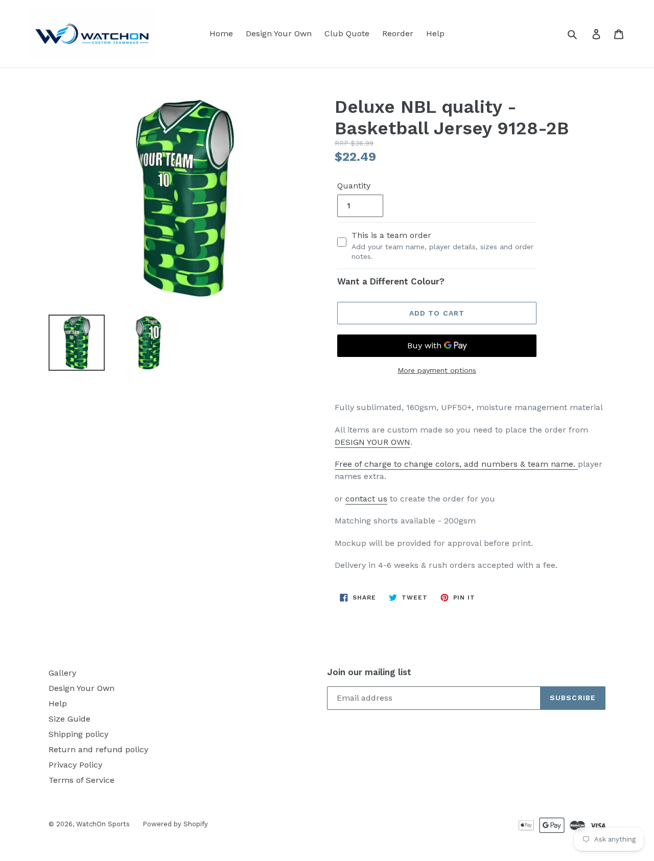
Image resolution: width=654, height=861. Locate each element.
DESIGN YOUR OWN (372, 442)
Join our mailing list (369, 672)
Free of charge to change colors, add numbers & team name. (456, 464)
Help (435, 33)
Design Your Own (279, 33)
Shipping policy (78, 734)
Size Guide (69, 719)
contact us (366, 499)
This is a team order (442, 245)
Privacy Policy (75, 765)
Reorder (397, 33)
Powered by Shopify (175, 824)
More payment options (437, 370)
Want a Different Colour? (391, 281)
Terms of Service (81, 780)
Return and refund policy (98, 749)
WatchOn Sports (103, 824)
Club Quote (346, 33)
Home (221, 33)
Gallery (62, 673)
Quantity (353, 185)
